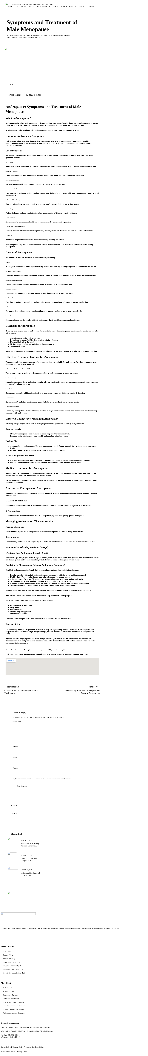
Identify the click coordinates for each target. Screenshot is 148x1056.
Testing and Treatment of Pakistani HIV (30, 874)
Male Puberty (8, 988)
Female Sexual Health (64, 6)
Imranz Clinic (35, 95)
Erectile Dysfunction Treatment (14, 1009)
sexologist (61, 650)
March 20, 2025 (26, 870)
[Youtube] (14, 934)
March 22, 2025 (26, 840)
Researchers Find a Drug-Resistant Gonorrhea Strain (30, 845)
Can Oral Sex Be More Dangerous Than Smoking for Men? (29, 859)
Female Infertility (9, 959)
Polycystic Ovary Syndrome (13, 969)
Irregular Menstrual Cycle (12, 966)
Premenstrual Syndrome (11, 962)
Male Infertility (8, 991)
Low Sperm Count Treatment (13, 1002)
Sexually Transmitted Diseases (14, 1006)
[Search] (10, 10)
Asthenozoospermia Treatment (14, 1013)
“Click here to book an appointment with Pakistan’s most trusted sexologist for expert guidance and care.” (47, 654)
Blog (81, 6)
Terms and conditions (8, 1052)
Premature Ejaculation (11, 999)
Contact (91, 6)
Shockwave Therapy (10, 995)
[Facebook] (3, 934)
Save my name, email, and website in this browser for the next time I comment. (43, 779)
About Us (21, 6)
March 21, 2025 (26, 855)
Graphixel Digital (37, 1047)
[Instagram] (9, 934)
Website (15, 768)
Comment (16, 722)
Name (15, 746)
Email (15, 757)
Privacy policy (22, 1052)
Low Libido (7, 951)
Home (11, 6)
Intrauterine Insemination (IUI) (14, 973)
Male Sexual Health (39, 6)
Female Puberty (8, 955)
